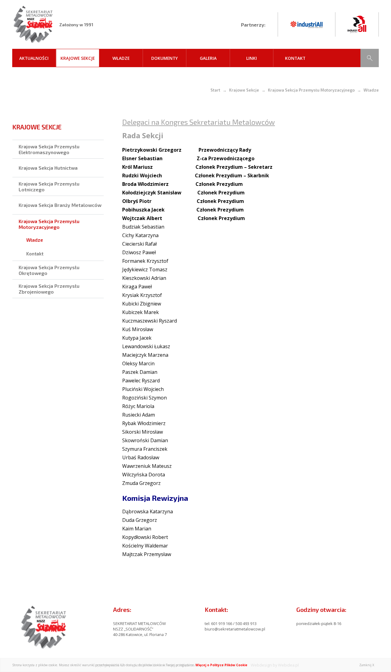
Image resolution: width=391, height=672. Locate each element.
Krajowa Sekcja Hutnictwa (48, 168)
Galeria (208, 58)
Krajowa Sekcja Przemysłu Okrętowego (49, 270)
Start (215, 90)
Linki (251, 58)
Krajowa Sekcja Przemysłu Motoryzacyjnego (311, 90)
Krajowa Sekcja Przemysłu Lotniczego (49, 186)
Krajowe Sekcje (77, 58)
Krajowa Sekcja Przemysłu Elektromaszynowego (49, 149)
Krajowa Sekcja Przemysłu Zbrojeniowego (49, 288)
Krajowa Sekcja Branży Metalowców (60, 205)
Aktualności (34, 58)
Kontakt (295, 58)
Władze (121, 58)
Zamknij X (366, 665)
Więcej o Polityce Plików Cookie (221, 665)
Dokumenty (164, 58)
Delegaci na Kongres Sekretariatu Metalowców (198, 121)
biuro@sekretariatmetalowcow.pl (235, 629)
